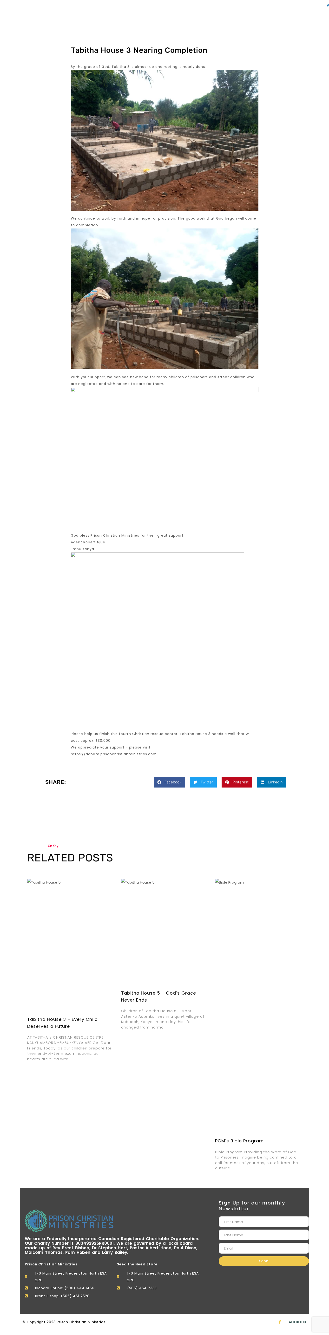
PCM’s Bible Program (239, 1141)
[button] (169, 782)
